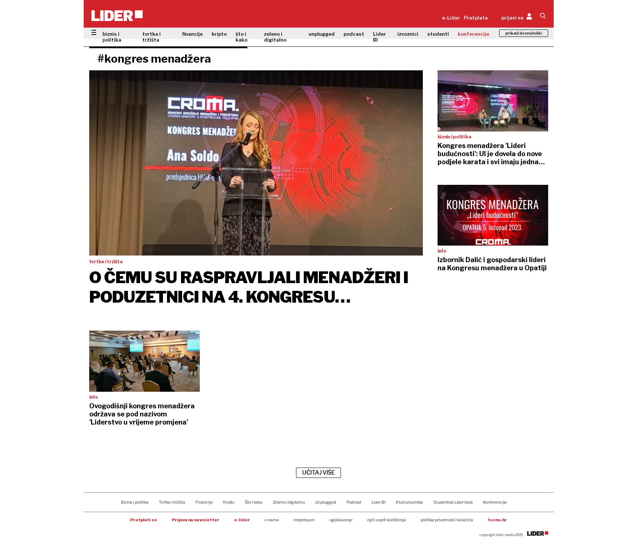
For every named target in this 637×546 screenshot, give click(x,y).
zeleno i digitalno (275, 37)
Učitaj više (318, 472)
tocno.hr (497, 519)
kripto (219, 34)
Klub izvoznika (409, 502)
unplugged (322, 34)
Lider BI (379, 37)
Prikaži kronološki (523, 33)
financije (192, 34)
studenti (438, 34)
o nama (272, 519)
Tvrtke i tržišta (172, 502)
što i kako (241, 37)
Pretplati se (143, 519)
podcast (354, 34)
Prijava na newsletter (195, 519)
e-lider (242, 519)
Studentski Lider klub (453, 502)
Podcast (354, 502)
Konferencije (495, 502)
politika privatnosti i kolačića (447, 519)
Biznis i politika (135, 502)
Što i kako (253, 502)
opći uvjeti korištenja (386, 519)
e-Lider (451, 18)
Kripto (228, 502)
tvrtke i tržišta (151, 37)
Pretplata (476, 18)
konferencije (473, 34)
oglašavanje (341, 519)
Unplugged (325, 502)
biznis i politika (111, 37)
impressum (304, 519)
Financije (204, 502)
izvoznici (407, 34)
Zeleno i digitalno (289, 502)
